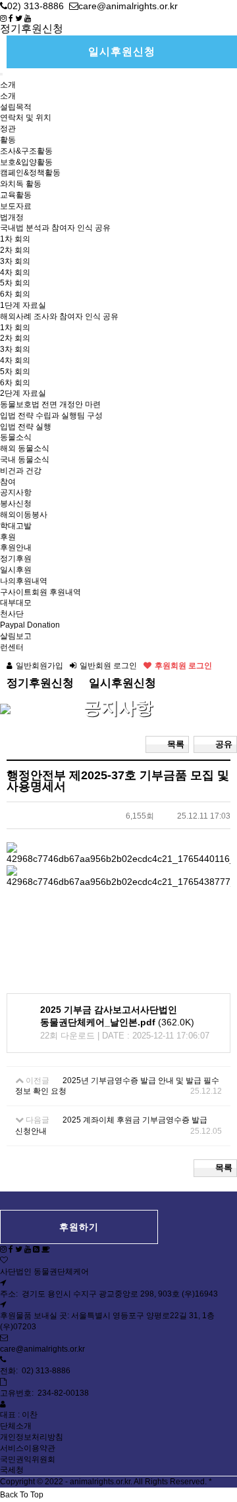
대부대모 (16, 602)
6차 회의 (15, 294)
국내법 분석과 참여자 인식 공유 (55, 227)
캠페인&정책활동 (30, 172)
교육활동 (16, 195)
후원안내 (16, 547)
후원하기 (79, 1227)
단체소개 (16, 1425)
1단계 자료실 (23, 305)
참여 (8, 481)
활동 (8, 139)
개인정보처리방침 (31, 1437)
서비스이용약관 (27, 1448)
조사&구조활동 (26, 151)
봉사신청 (16, 503)
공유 (223, 744)
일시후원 (16, 569)
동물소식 (16, 437)
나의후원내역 (23, 581)
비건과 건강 (20, 470)
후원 (8, 537)
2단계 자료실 (23, 393)
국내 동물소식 (24, 459)
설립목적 (16, 107)
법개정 (12, 217)
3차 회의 (15, 261)
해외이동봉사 (23, 514)
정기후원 (16, 558)
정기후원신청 (31, 28)
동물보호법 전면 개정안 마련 (50, 404)
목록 (175, 744)
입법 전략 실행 (25, 426)
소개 (8, 84)
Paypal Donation (30, 625)
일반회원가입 (39, 665)
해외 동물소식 (24, 448)
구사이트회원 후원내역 (40, 592)
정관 (8, 128)
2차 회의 (15, 250)
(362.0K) (117, 1016)
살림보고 (16, 636)
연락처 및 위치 (25, 117)
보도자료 (16, 206)
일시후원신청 (121, 51)
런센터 (12, 647)
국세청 (12, 1469)
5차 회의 (15, 283)
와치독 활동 (20, 183)
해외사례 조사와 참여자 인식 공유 (59, 316)
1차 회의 (15, 239)
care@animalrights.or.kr (42, 1349)
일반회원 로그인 (108, 665)
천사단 (12, 613)
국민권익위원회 (27, 1459)
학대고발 (16, 525)
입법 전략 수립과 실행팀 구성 (51, 415)
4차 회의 (15, 272)
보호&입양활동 (26, 162)
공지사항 (16, 492)
